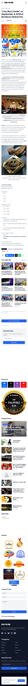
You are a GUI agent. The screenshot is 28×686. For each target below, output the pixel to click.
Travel (16, 652)
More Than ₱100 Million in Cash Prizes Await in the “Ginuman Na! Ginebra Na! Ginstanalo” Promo (19, 466)
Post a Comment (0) (14, 321)
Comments (6, 518)
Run (7, 251)
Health (3, 251)
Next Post (23, 325)
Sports (3, 650)
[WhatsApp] (19, 255)
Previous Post (5, 325)
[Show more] (23, 255)
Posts (4, 517)
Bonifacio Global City (18, 249)
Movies (16, 645)
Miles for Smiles (17, 60)
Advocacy (8, 8)
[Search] (26, 2)
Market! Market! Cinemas (17, 506)
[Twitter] (16, 255)
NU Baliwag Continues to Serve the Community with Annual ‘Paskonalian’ (7, 288)
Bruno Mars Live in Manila (18, 498)
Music (2, 647)
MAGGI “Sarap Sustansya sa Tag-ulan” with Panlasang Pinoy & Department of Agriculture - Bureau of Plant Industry (20, 288)
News (16, 647)
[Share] (25, 21)
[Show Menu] (2, 2)
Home (2, 8)
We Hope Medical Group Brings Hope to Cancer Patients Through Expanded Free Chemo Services (6, 273)
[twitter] (5, 633)
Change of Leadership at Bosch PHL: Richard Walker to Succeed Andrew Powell (19, 449)
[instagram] (11, 633)
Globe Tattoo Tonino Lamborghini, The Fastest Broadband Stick (19, 490)
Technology (18, 650)
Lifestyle (3, 645)
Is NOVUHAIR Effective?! (16, 441)
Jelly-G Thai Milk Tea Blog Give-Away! (18, 474)
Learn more (6, 682)
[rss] (15, 633)
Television (3, 652)
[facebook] (2, 633)
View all (23, 260)
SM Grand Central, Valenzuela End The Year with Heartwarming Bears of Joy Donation (20, 273)
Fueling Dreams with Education (20, 303)
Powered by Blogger (9, 616)
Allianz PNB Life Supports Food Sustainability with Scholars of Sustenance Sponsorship (6, 304)
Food (16, 642)
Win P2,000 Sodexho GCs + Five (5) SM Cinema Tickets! (19, 457)
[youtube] (8, 633)
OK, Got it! (21, 680)
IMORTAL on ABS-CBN (19, 482)
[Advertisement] (14, 362)
